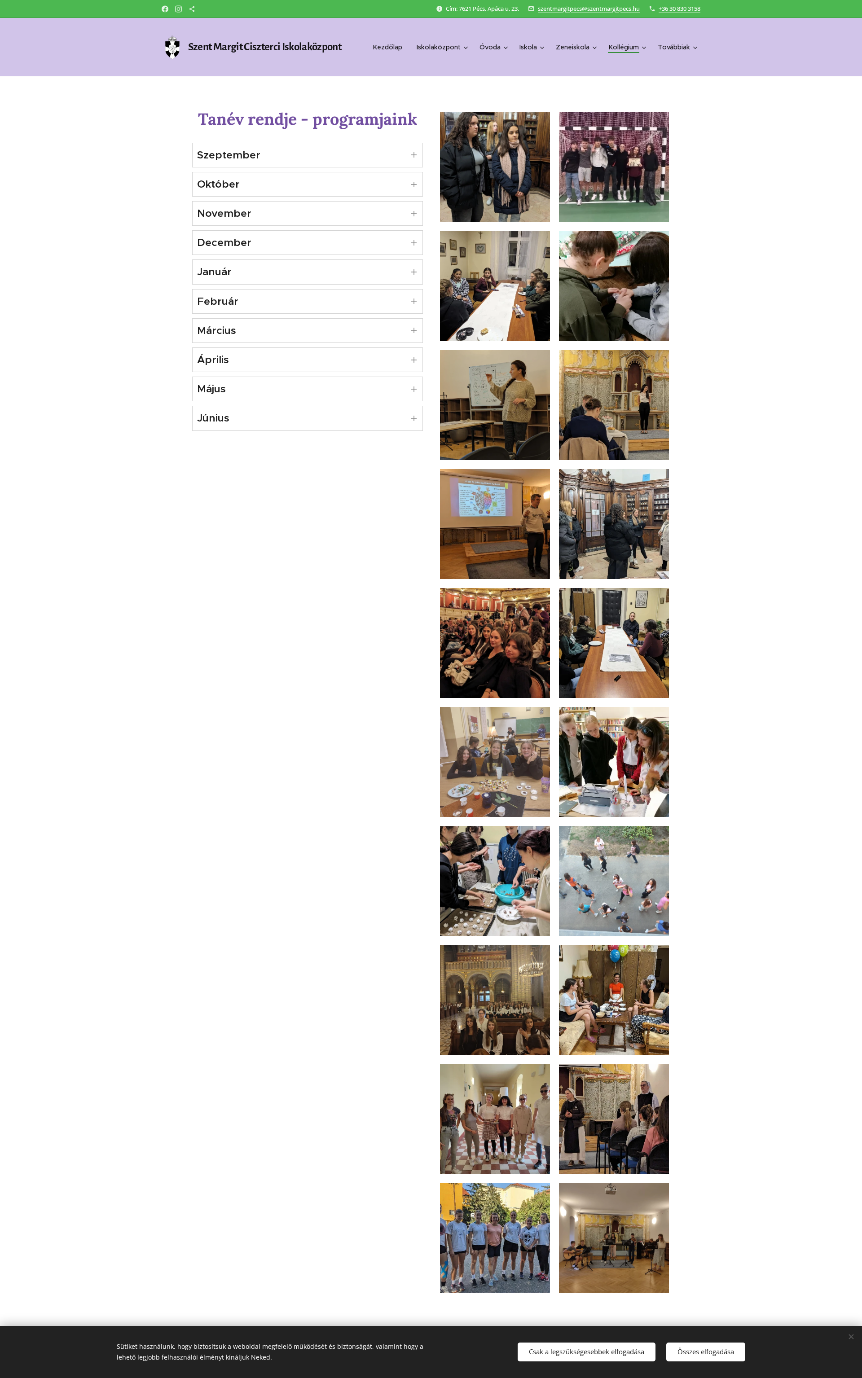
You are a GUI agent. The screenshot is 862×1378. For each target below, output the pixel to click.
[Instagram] (178, 9)
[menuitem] (389, 47)
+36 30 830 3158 (679, 8)
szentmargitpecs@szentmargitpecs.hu (589, 8)
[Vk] (192, 9)
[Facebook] (165, 9)
